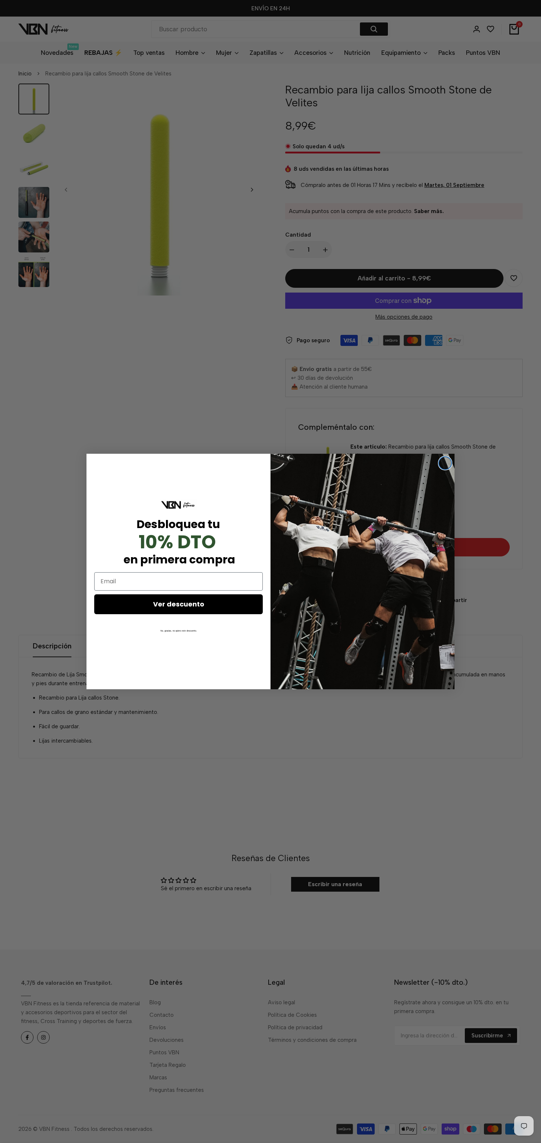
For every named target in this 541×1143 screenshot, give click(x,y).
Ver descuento (178, 604)
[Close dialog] (445, 463)
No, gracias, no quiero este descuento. (178, 631)
